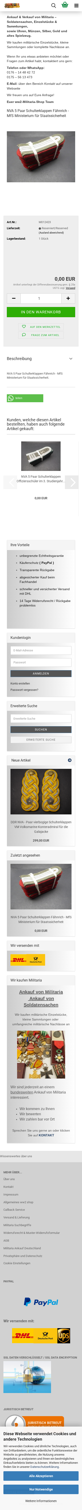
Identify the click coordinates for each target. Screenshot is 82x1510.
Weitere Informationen (41, 1501)
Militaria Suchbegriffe (17, 1225)
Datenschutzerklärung (44, 1467)
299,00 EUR (41, 840)
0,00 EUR (41, 931)
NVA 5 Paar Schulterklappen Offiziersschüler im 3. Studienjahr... (41, 479)
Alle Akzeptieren (41, 1476)
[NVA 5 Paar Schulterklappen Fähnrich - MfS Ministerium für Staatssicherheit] (41, 156)
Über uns (9, 1179)
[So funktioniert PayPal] (41, 1301)
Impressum (10, 1194)
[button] (13, 298)
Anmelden (41, 673)
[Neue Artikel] (70, 760)
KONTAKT (46, 1135)
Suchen (41, 729)
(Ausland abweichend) (51, 232)
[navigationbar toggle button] (76, 5)
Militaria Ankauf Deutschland (22, 1248)
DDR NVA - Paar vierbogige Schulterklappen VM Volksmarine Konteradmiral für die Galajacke (41, 826)
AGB (6, 1240)
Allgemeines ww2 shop (18, 1202)
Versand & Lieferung (16, 1217)
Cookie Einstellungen (16, 1263)
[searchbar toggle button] (53, 5)
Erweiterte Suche (41, 739)
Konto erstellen (20, 683)
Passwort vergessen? (24, 690)
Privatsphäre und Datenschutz (22, 1256)
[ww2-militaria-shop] (10, 5)
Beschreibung (19, 358)
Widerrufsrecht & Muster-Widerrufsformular (31, 1233)
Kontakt (8, 1187)
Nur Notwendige (41, 1489)
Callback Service (14, 1209)
